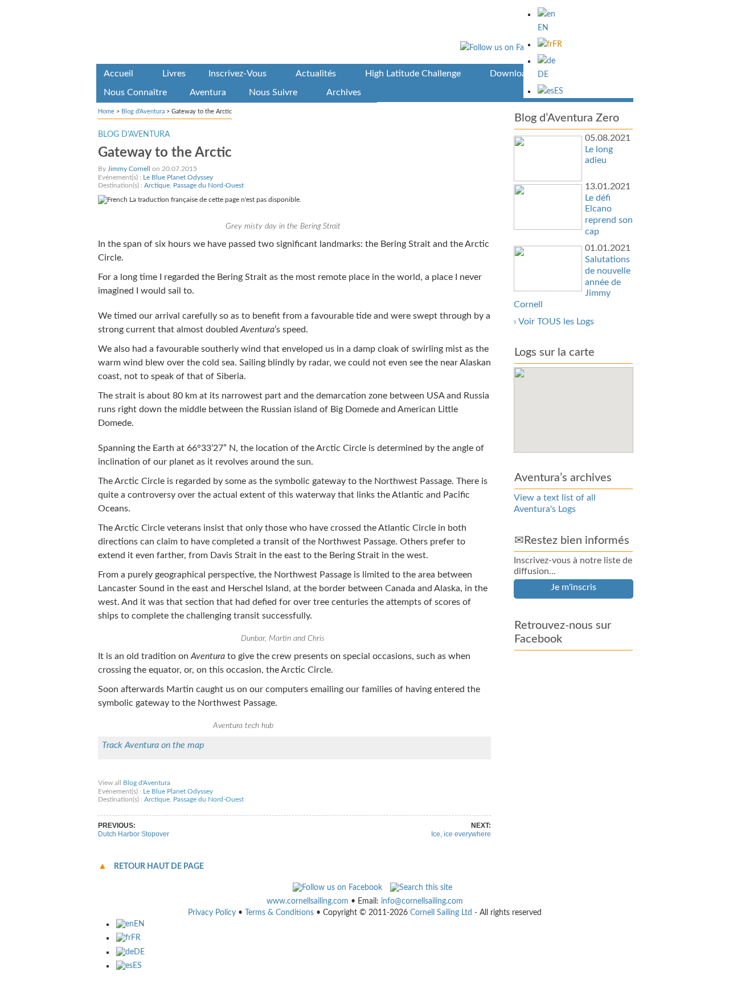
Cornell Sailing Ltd (441, 913)
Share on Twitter (194, 772)
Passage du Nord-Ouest (208, 185)
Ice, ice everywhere (461, 834)
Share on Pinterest (255, 772)
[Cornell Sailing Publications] (364, 33)
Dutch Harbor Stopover (133, 834)
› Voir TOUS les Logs (554, 321)
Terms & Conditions (279, 913)
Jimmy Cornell (129, 168)
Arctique (157, 185)
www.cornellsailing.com (308, 901)
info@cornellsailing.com (422, 901)
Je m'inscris (573, 587)
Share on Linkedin (319, 772)
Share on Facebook (131, 772)
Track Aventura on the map (153, 745)
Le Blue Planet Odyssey (178, 177)
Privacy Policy (212, 913)
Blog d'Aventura (143, 111)
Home (106, 111)
